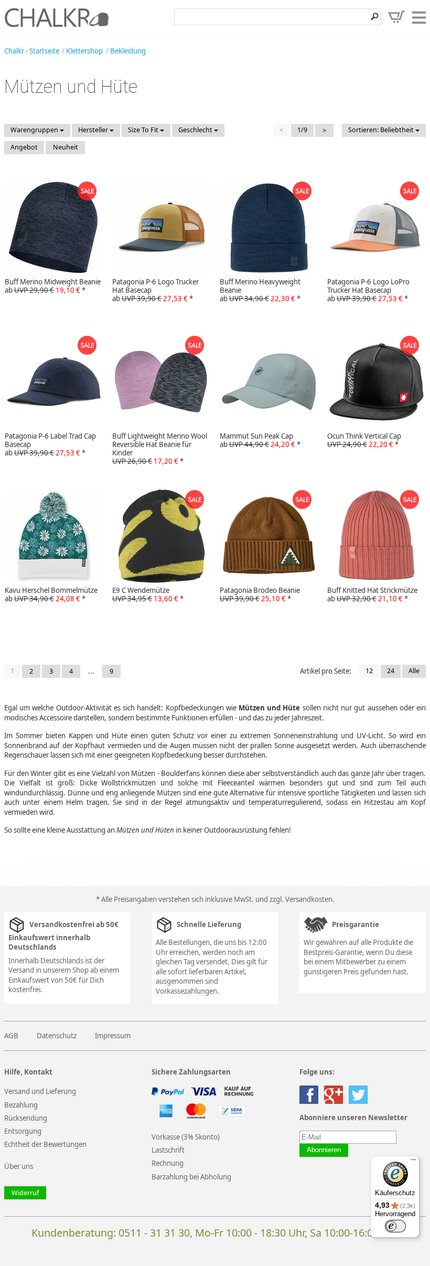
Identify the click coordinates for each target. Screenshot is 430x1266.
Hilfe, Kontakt (28, 1072)
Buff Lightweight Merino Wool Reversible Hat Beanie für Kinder (159, 448)
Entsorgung (22, 1131)
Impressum (113, 1035)
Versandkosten (308, 899)
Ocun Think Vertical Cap (364, 440)
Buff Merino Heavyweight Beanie (260, 290)
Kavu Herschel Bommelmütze (51, 594)
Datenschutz (57, 1035)
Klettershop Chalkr (56, 17)
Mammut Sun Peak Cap (260, 440)
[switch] (395, 1226)
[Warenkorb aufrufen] (396, 16)
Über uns (18, 1166)
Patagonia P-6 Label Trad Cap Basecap (50, 444)
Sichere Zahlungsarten (191, 1072)
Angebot (24, 147)
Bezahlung (21, 1105)
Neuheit (65, 147)
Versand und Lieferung (40, 1091)
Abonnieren (324, 1150)
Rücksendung (25, 1118)
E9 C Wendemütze (148, 594)
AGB (11, 1035)
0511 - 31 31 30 (154, 1233)
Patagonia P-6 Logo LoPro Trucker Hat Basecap (368, 290)
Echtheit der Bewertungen (45, 1144)
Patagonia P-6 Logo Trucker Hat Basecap (155, 290)
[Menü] (413, 1162)
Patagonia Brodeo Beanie (260, 594)
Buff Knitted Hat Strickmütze (372, 594)
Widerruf (25, 1192)
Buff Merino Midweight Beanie (53, 286)
